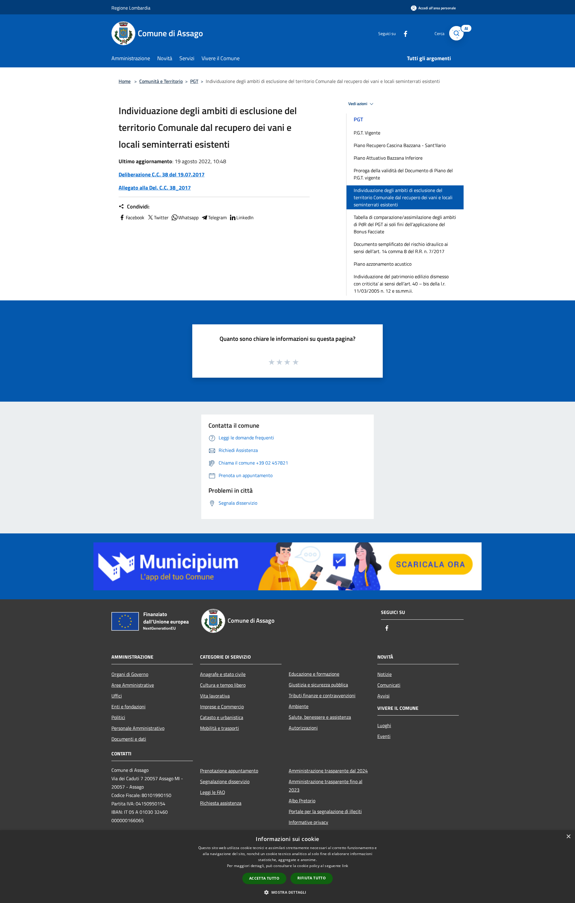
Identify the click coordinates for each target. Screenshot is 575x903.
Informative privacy (308, 822)
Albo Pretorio (302, 800)
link (345, 865)
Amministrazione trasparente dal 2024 (328, 770)
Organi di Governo (129, 674)
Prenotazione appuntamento (229, 770)
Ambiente (298, 706)
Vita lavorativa (215, 695)
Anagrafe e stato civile (223, 674)
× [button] (568, 836)
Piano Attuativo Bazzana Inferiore (388, 157)
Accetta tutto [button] (264, 878)
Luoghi (384, 725)
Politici (118, 717)
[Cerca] (456, 33)
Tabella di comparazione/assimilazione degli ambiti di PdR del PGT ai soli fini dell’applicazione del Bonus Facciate (405, 224)
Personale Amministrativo (137, 728)
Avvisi (383, 695)
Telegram (217, 217)
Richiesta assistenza (220, 803)
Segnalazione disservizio (224, 781)
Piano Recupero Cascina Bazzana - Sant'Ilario (400, 145)
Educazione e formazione (314, 673)
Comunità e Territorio (161, 81)
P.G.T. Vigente (367, 132)
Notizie (384, 674)
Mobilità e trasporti (219, 728)
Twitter (161, 217)
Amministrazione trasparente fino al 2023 (325, 785)
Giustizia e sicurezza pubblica (318, 684)
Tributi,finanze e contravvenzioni (322, 695)
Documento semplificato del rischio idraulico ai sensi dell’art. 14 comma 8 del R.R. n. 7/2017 (401, 248)
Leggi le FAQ (212, 792)
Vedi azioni (358, 103)
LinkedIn (245, 217)
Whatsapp (188, 217)
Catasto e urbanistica (221, 717)
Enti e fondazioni (128, 706)
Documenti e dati (128, 738)
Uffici (116, 695)
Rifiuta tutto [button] (311, 878)
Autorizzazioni (303, 727)
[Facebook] (403, 33)
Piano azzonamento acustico (382, 263)
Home (125, 81)
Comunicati (388, 685)
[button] (287, 892)
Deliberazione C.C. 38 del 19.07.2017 (162, 174)
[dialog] (287, 866)
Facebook (135, 217)
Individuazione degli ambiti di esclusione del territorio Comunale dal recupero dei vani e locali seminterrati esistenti (403, 197)
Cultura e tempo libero (223, 685)
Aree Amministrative (132, 685)
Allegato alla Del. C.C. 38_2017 (155, 188)
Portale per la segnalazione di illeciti (325, 811)
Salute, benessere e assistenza (320, 717)
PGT (194, 81)
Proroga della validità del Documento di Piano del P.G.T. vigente (403, 174)
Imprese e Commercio (222, 706)
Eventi (384, 736)
